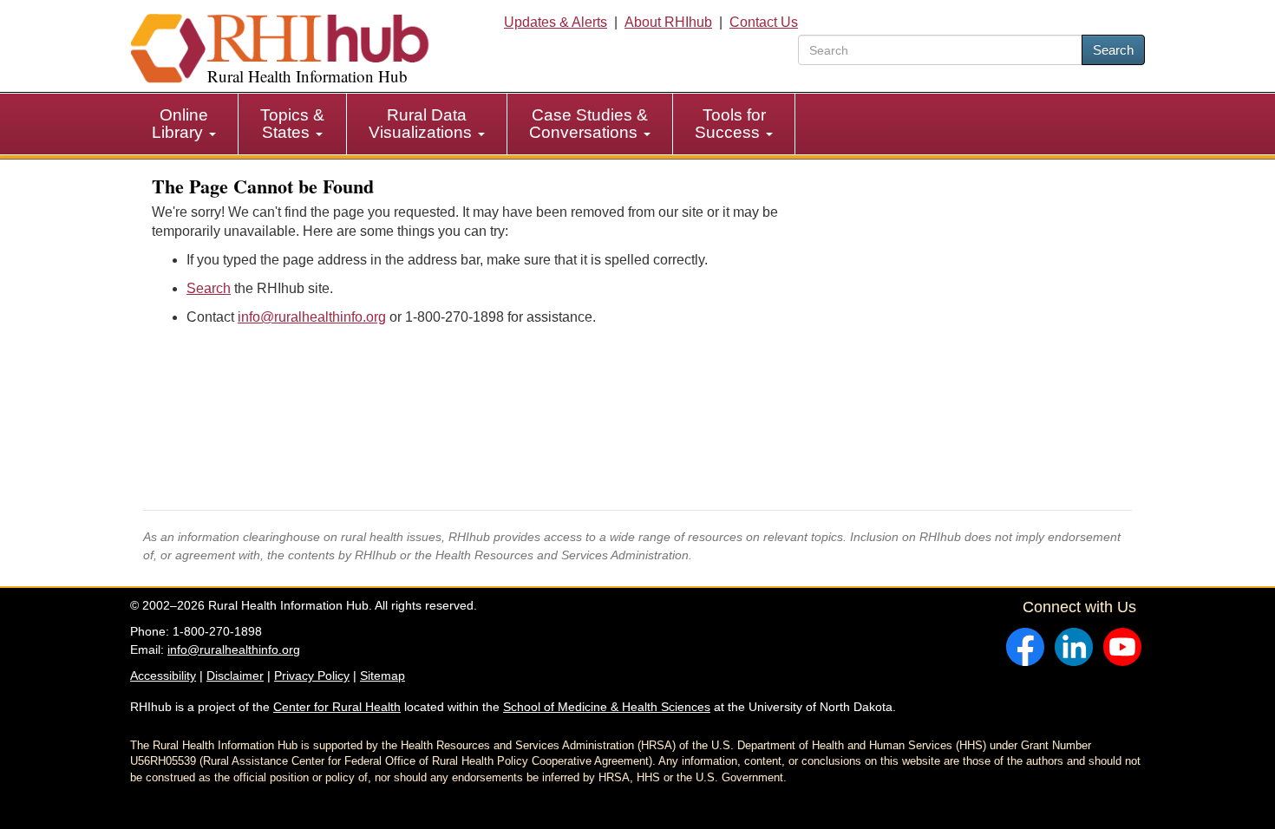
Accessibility (163, 675)
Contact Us (763, 22)
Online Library (180, 123)
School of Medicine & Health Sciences (606, 707)
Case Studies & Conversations (588, 123)
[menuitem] (184, 124)
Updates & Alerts (555, 22)
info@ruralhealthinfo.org (312, 317)
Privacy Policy (312, 675)
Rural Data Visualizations (422, 123)
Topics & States (292, 123)
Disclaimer (235, 675)
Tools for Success (730, 123)
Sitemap (382, 675)
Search (1113, 49)
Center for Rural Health (337, 707)
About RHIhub (668, 22)
